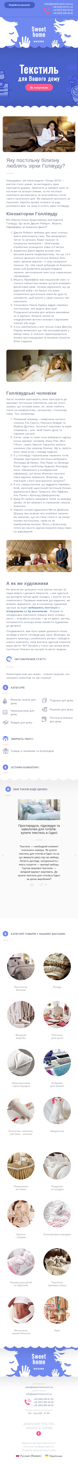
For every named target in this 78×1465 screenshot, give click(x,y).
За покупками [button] (39, 87)
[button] (38, 1433)
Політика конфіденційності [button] (39, 1446)
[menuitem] (28, 1455)
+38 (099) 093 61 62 (63, 7)
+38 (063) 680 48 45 (63, 13)
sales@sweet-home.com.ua (58, 4)
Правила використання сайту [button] (39, 1450)
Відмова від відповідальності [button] (39, 1443)
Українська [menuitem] (55, 1456)
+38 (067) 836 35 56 (63, 10)
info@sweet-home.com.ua (39, 1393)
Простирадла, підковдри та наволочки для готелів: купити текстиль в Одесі (39, 829)
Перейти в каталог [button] (19, 5)
